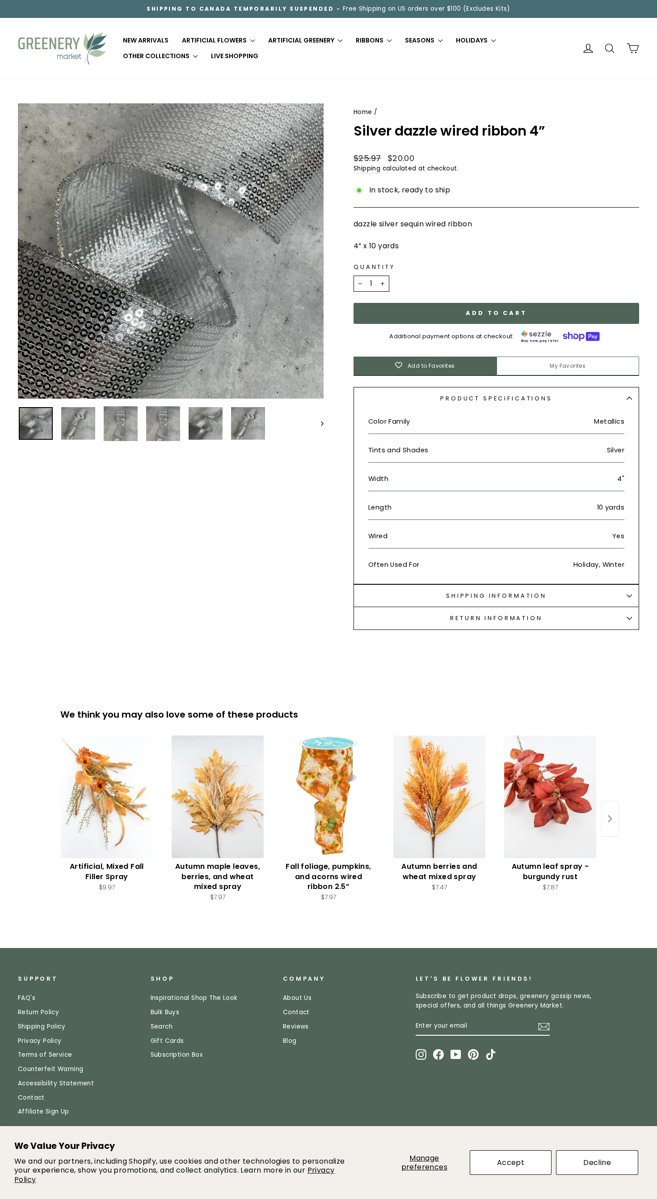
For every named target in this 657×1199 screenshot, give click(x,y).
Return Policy (38, 1012)
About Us (297, 998)
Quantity (374, 267)
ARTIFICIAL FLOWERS (215, 40)
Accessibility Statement (56, 1083)
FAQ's (26, 998)
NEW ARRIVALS (145, 40)
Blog (290, 1041)
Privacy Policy (40, 1041)
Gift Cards (167, 1041)
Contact (31, 1097)
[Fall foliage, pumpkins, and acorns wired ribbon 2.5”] (328, 797)
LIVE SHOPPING (234, 55)
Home (363, 112)
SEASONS (420, 40)
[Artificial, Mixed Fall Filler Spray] (107, 797)
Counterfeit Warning (51, 1069)
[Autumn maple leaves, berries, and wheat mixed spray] (218, 797)
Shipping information (496, 596)
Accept (510, 1162)
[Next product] (610, 819)
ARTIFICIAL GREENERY (302, 40)
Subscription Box (177, 1054)
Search (162, 1026)
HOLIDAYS (472, 40)
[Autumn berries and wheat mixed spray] (439, 797)
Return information (496, 618)
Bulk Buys (165, 1012)
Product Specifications (496, 398)
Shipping (367, 168)
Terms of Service (45, 1054)
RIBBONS (370, 40)
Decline (597, 1162)
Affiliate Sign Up (43, 1111)
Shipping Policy (41, 1026)
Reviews (296, 1026)
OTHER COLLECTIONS (157, 55)
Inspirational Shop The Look (194, 998)
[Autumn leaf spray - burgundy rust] (550, 797)
